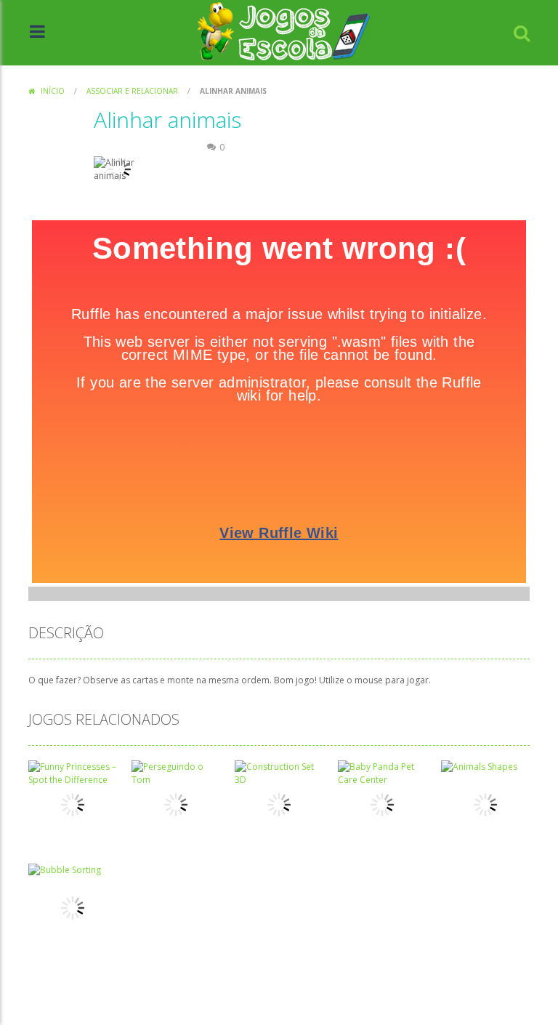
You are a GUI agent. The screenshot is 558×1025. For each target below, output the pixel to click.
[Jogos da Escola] (284, 31)
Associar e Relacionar (132, 91)
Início (53, 91)
